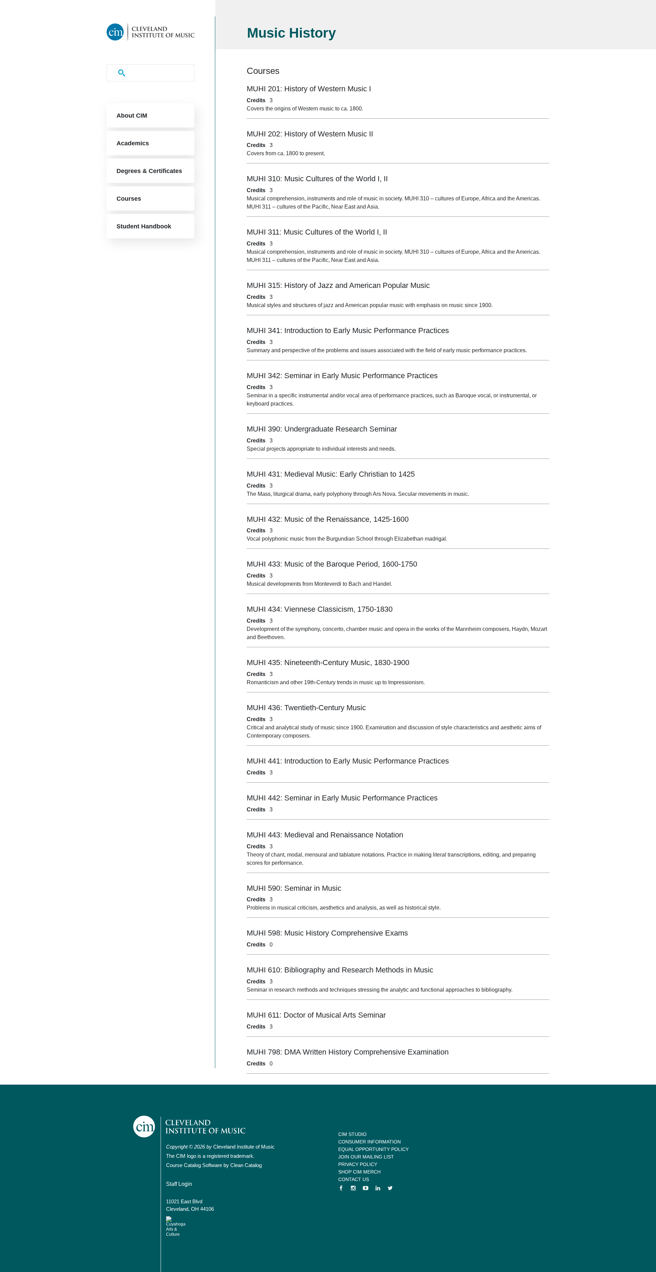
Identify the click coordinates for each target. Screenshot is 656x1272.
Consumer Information (369, 1141)
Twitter (390, 1188)
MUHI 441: (348, 761)
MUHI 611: (316, 1015)
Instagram (353, 1188)
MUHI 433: (332, 564)
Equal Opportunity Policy (373, 1149)
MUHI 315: (338, 285)
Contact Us (353, 1179)
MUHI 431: (331, 474)
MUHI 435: (328, 662)
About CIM (132, 115)
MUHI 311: (317, 232)
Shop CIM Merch (359, 1172)
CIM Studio (352, 1134)
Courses (129, 198)
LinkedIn (378, 1188)
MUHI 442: (342, 798)
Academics (133, 143)
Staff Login (179, 1184)
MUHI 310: (317, 178)
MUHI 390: (322, 429)
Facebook (341, 1188)
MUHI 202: (310, 134)
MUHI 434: (320, 609)
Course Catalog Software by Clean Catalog (214, 1165)
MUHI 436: (306, 707)
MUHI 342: (342, 375)
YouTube (365, 1188)
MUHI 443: (325, 835)
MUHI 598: (327, 933)
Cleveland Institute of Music (189, 1126)
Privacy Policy (357, 1164)
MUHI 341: (348, 330)
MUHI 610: (340, 970)
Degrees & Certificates (149, 171)
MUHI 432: (328, 519)
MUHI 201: (309, 88)
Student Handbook (144, 226)
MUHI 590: (294, 888)
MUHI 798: (348, 1052)
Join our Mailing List (366, 1157)
